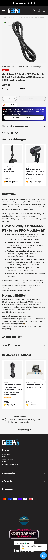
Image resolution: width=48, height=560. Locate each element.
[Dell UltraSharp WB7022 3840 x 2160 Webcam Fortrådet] (35, 154)
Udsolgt (32, 98)
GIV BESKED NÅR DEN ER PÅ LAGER (24, 118)
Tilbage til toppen (24, 430)
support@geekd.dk (10, 464)
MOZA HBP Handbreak (9, 170)
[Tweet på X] (7, 132)
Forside (5, 17)
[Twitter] (28, 551)
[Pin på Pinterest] (16, 132)
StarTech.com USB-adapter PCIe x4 (35, 386)
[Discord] (32, 551)
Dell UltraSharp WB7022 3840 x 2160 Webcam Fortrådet (35, 171)
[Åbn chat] (43, 555)
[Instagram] (21, 551)
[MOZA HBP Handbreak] (13, 154)
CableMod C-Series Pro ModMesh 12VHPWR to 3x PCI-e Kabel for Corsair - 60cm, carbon (13, 390)
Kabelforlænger (35, 67)
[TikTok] (25, 551)
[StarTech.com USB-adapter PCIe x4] (35, 370)
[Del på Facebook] (12, 132)
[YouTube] (17, 551)
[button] (44, 10)
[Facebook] (14, 551)
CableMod (6, 67)
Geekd (9, 505)
